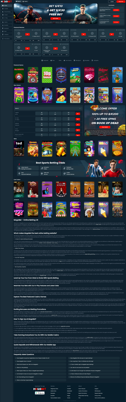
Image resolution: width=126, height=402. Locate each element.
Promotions (7, 38)
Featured (45, 60)
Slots (5, 31)
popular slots (54, 315)
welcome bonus (96, 229)
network (54, 22)
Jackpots (6, 34)
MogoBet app (43, 275)
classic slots (98, 224)
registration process (65, 326)
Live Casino (69, 60)
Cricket (6, 14)
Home (5, 5)
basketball (48, 242)
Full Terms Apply (87, 22)
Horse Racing (7, 11)
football (40, 242)
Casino (5, 22)
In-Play (6, 18)
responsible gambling (90, 254)
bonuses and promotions (46, 311)
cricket (44, 242)
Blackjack (6, 28)
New (53, 60)
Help (60, 261)
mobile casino (60, 270)
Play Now (20, 73)
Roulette (6, 25)
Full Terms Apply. (109, 135)
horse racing (54, 242)
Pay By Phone (76, 350)
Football (6, 8)
